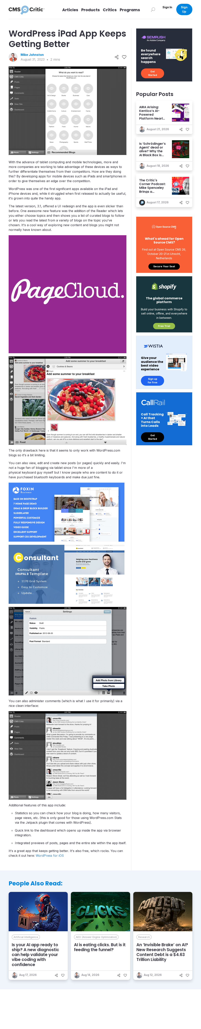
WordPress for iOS (50, 856)
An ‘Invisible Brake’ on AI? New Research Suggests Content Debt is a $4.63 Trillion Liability (162, 952)
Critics (110, 10)
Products (90, 10)
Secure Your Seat (164, 266)
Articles (70, 10)
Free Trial (164, 326)
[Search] (153, 9)
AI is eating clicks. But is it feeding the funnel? (100, 947)
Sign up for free (152, 380)
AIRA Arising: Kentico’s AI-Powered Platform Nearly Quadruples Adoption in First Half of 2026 (152, 118)
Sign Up (184, 9)
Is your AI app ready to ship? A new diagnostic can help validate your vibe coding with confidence (35, 954)
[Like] (124, 57)
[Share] (117, 57)
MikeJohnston (32, 55)
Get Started (152, 73)
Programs (130, 10)
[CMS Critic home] (29, 9)
